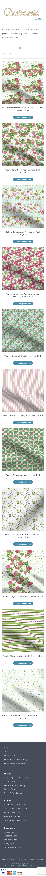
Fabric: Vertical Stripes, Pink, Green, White (23, 415)
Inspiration (9, 828)
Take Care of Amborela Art (16, 808)
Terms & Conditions (13, 793)
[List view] (26, 48)
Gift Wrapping (10, 781)
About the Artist (11, 755)
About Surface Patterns (14, 763)
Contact (7, 751)
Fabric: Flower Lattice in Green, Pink (23, 475)
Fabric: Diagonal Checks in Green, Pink (23, 356)
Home (7, 747)
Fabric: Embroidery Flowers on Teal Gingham (23, 233)
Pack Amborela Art (12, 816)
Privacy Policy (10, 789)
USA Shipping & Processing (16, 777)
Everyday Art (9, 843)
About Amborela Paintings (16, 759)
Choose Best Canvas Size (15, 820)
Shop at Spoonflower (23, 117)
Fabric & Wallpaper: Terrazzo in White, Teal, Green (23, 716)
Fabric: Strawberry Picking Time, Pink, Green (23, 171)
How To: (8, 800)
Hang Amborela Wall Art (15, 804)
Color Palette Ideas (12, 847)
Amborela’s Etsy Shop (10, 859)
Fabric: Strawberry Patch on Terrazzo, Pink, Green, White (23, 109)
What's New (9, 832)
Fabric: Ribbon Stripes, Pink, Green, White (23, 656)
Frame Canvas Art (12, 812)
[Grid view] (20, 48)
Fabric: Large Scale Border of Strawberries (23, 596)
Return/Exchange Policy (14, 785)
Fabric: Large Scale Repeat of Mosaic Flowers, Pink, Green (23, 295)
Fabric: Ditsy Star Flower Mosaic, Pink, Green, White (23, 535)
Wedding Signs (10, 835)
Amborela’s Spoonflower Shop (32, 859)
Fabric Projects (11, 839)
